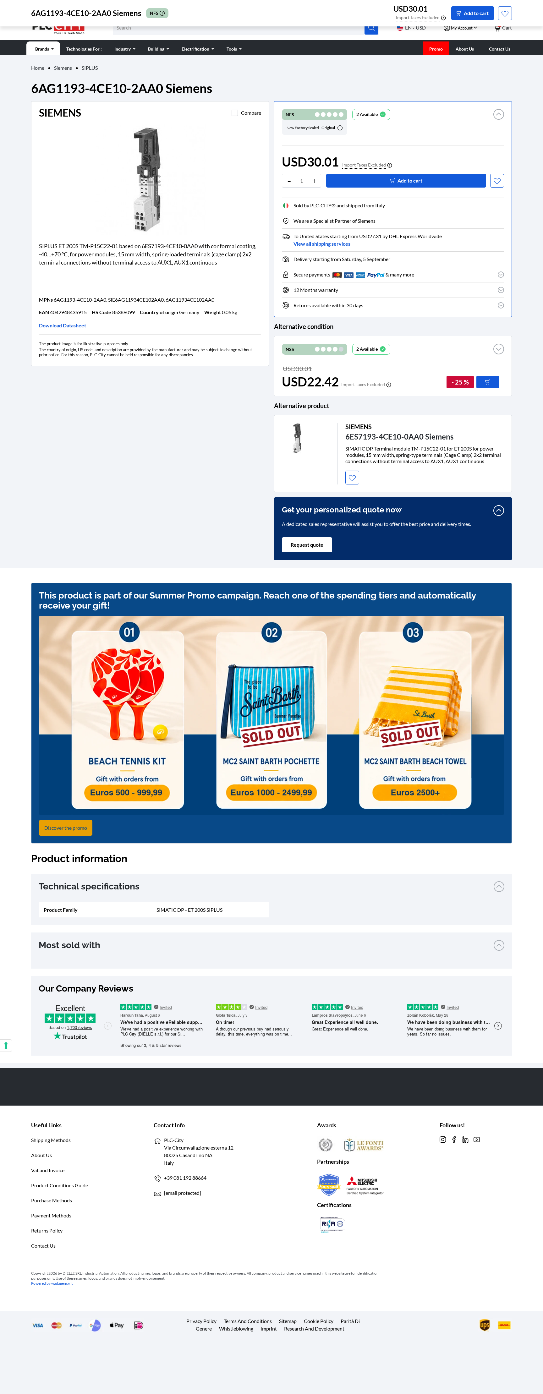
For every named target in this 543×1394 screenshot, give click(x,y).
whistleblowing (236, 1328)
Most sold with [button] (69, 945)
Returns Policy (47, 1230)
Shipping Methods (51, 1140)
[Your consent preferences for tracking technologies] (6, 1046)
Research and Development (314, 1328)
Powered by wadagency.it (52, 1283)
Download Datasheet (62, 325)
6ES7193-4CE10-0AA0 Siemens (399, 436)
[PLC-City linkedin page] (465, 1139)
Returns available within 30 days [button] (328, 305)
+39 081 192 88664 (185, 1178)
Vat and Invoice (47, 1170)
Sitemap (288, 1321)
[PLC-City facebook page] (454, 1139)
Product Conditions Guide (59, 1185)
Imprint (269, 1328)
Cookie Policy (318, 1321)
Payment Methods (51, 1215)
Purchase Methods (51, 1200)
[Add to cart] (487, 382)
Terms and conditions (248, 1321)
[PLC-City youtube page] (477, 1139)
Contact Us (43, 1246)
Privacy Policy (201, 1321)
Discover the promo (65, 828)
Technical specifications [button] (89, 886)
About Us (41, 1155)
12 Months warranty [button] (315, 290)
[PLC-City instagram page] (443, 1139)
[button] (498, 122)
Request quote (307, 545)
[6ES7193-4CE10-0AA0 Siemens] (297, 437)
